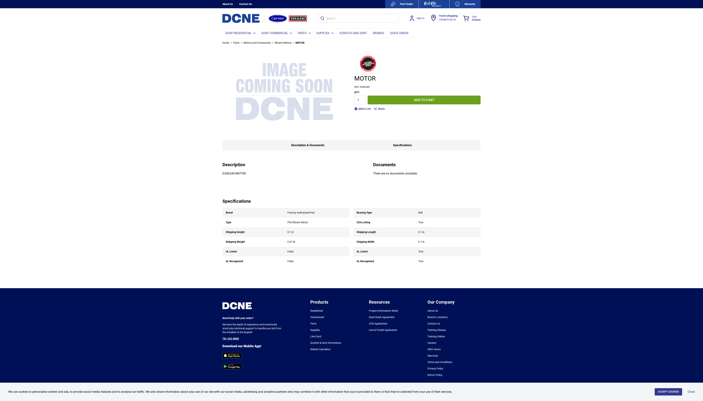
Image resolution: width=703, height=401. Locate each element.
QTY (356, 92)
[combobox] (358, 18)
